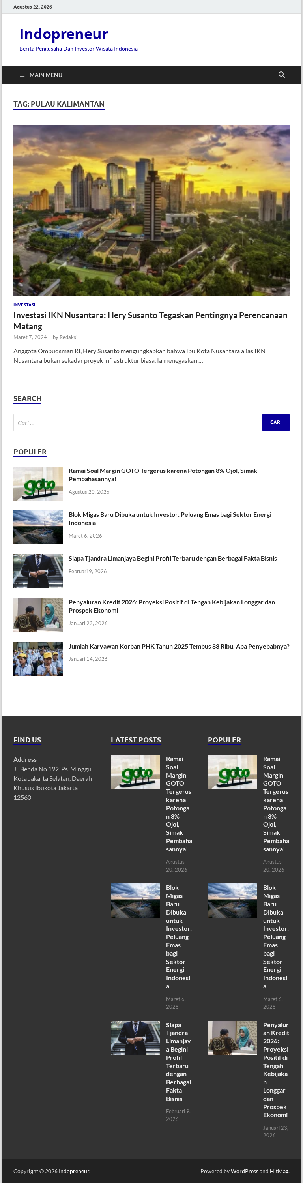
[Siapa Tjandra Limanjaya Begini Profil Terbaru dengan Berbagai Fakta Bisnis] (38, 558)
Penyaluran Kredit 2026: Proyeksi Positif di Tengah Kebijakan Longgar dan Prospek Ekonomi (276, 1070)
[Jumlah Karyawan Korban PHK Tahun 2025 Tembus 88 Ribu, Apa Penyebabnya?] (38, 647)
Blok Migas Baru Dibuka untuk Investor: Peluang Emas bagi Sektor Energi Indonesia (179, 936)
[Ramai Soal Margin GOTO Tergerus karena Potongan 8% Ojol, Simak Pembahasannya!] (38, 471)
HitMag (279, 1171)
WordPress (244, 1171)
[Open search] (282, 75)
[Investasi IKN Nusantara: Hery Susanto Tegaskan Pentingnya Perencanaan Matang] (151, 210)
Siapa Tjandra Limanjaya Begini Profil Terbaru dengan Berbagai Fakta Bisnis (173, 558)
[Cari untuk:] (151, 422)
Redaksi (68, 337)
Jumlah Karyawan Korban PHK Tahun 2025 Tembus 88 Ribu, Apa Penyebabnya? (179, 646)
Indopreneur (63, 33)
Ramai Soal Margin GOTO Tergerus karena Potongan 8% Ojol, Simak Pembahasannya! (179, 804)
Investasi (24, 304)
